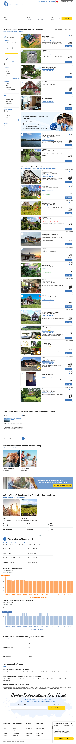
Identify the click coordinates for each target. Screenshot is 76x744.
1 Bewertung (49, 174)
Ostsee (4, 728)
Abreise (40, 17)
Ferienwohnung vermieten (66, 1)
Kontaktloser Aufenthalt (12, 97)
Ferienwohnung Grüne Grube (49, 203)
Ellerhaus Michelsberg (47, 172)
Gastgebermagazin (40, 728)
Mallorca (5, 730)
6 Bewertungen (50, 361)
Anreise (29, 17)
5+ (15, 42)
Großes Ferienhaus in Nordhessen (50, 187)
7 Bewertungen (50, 268)
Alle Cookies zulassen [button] (63, 738)
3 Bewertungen (50, 38)
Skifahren (12, 113)
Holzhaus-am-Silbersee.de (48, 150)
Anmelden (42, 1)
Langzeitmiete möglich (12, 89)
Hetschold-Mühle (46, 265)
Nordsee (5, 726)
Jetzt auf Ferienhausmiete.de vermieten (62, 485)
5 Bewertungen (50, 392)
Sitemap (5, 735)
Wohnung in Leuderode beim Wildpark (55, 678)
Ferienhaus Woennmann (47, 390)
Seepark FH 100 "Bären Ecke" (49, 296)
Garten (12, 71)
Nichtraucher (12, 87)
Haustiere (12, 83)
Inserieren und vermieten (42, 726)
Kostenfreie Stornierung (12, 63)
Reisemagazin (28, 730)
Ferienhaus (12, 124)
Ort (5, 17)
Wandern (12, 115)
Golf (12, 117)
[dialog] (64, 732)
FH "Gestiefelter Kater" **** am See (50, 312)
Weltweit (5, 733)
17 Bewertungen (50, 190)
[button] (64, 741)
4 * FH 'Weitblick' (46, 343)
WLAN (12, 69)
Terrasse (12, 75)
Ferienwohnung (12, 127)
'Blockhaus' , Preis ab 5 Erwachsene (50, 359)
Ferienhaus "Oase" (46, 218)
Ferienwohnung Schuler (47, 374)
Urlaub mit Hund (12, 99)
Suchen (67, 18)
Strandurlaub (12, 101)
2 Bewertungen (50, 205)
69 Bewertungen (50, 137)
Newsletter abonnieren (56, 707)
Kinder (12, 85)
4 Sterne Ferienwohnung (47, 327)
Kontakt (27, 735)
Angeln (12, 110)
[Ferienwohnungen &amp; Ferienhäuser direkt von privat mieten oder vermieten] (13, 4)
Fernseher (12, 73)
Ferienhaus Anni (46, 36)
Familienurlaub (12, 103)
